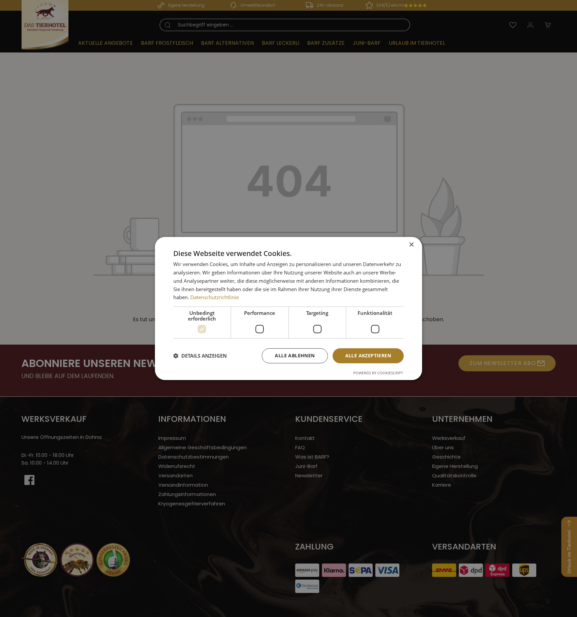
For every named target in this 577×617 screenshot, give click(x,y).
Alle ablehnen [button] (295, 355)
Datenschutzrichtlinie (214, 297)
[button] (200, 356)
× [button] (411, 244)
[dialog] (288, 308)
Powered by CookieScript (378, 372)
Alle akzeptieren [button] (368, 355)
